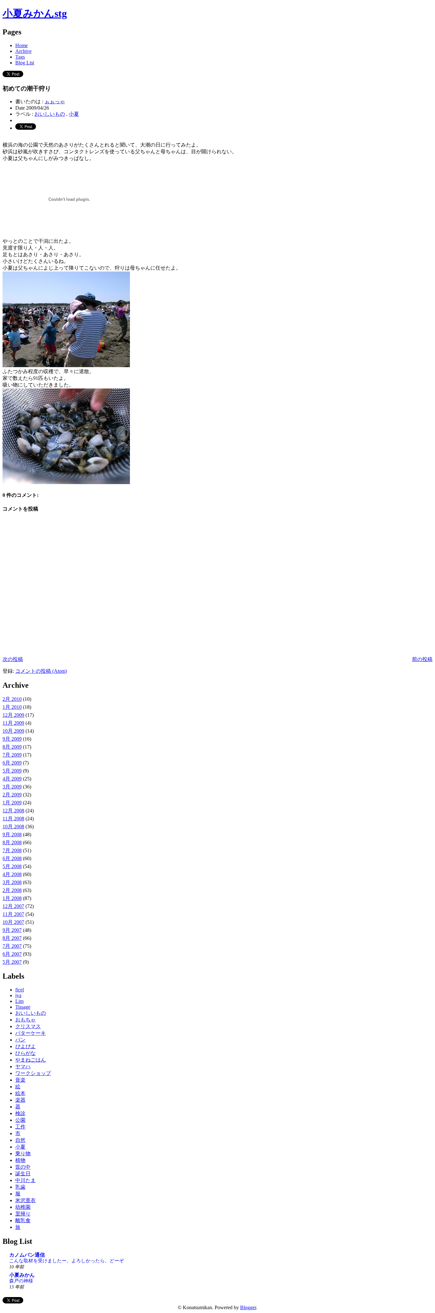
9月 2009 (12, 739)
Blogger (248, 1307)
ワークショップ (33, 1073)
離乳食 (23, 1220)
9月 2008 (12, 834)
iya (18, 995)
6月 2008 (12, 858)
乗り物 (23, 1153)
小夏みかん (22, 1275)
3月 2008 (12, 882)
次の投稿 (13, 659)
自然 (20, 1140)
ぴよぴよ (25, 1046)
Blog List (24, 62)
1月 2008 (12, 898)
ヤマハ (23, 1066)
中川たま (25, 1180)
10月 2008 (13, 826)
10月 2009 (13, 731)
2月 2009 (12, 794)
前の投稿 (422, 659)
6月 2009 (12, 762)
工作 (20, 1126)
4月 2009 (12, 778)
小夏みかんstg (35, 13)
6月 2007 (12, 954)
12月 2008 (13, 810)
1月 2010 (12, 707)
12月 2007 (13, 906)
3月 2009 (12, 786)
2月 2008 (12, 890)
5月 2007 (12, 962)
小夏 (74, 114)
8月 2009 (12, 747)
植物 (20, 1160)
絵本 (20, 1093)
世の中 (23, 1167)
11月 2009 (13, 723)
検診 (20, 1113)
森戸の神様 (21, 1280)
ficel (19, 989)
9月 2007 (12, 930)
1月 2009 (12, 802)
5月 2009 (12, 770)
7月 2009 (12, 755)
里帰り (23, 1213)
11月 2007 (13, 914)
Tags (20, 57)
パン (20, 1039)
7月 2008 (12, 850)
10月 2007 (13, 922)
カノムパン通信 (27, 1255)
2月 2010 (12, 699)
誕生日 (23, 1173)
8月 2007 (12, 938)
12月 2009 (13, 715)
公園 (20, 1120)
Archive (23, 51)
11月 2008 (13, 818)
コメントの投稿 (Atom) (41, 671)
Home (21, 45)
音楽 (20, 1080)
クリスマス (28, 1026)
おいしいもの (49, 114)
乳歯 (20, 1187)
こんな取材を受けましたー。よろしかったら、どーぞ (66, 1260)
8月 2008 (12, 842)
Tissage (22, 1007)
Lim (19, 1001)
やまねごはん (30, 1060)
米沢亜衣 (25, 1200)
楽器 (20, 1100)
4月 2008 (12, 874)
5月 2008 (12, 866)
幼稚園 (23, 1207)
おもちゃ (25, 1019)
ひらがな (25, 1053)
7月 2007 (12, 946)
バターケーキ (30, 1033)
